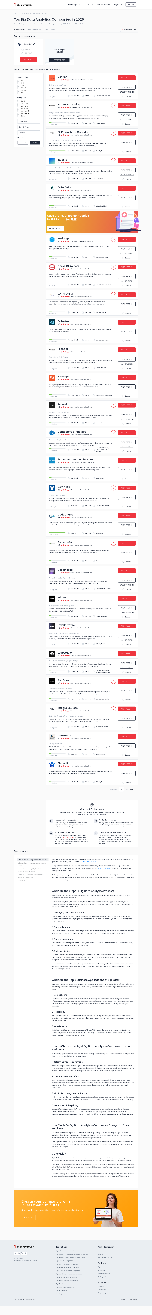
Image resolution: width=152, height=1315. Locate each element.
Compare (128, 96)
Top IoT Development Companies (66, 1277)
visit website (126, 78)
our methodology (68, 837)
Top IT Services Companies (64, 1261)
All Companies (19, 29)
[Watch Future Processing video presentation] (113, 105)
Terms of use (121, 1299)
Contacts (100, 1254)
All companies (102, 1270)
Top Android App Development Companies (69, 1274)
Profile (131, 4)
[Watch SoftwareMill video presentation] (113, 543)
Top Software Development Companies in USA (70, 1257)
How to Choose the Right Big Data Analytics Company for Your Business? (30, 870)
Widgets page (102, 1293)
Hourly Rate (21, 98)
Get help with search (104, 1277)
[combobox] (28, 121)
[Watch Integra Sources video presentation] (113, 708)
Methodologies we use (105, 1257)
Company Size (22, 77)
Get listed (101, 1286)
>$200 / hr (23, 116)
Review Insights (34, 29)
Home (16, 13)
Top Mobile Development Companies (67, 1267)
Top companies (102, 1267)
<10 (21, 80)
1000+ (22, 93)
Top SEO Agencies (61, 1290)
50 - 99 (22, 85)
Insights (117, 5)
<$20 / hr (23, 101)
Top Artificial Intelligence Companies (67, 1280)
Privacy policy (134, 1299)
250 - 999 (23, 90)
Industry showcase (104, 1273)
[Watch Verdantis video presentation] (113, 487)
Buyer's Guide (49, 29)
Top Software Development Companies (68, 1251)
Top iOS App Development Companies (68, 1271)
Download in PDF (130, 30)
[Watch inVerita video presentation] (113, 160)
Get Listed (28, 1217)
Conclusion (21, 880)
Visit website (28, 60)
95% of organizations (105, 868)
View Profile (126, 87)
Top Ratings (72, 5)
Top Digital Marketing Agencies (65, 1287)
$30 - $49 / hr (24, 106)
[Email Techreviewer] (15, 1253)
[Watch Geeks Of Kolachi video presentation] (113, 267)
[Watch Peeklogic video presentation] (113, 239)
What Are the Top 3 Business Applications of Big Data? (32, 864)
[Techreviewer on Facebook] (25, 1253)
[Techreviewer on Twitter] (22, 1253)
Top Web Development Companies (67, 1264)
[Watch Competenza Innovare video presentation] (113, 432)
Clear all (23, 143)
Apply (35, 143)
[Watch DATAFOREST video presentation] (113, 294)
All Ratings (59, 1294)
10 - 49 (22, 83)
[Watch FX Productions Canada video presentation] (113, 133)
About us (100, 1251)
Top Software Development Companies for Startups (72, 1254)
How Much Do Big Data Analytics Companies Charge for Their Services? (31, 876)
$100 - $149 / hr (25, 111)
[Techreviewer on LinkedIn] (19, 1253)
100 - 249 (23, 88)
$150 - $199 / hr (25, 113)
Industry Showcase (103, 5)
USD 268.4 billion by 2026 (87, 862)
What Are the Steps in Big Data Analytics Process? (32, 860)
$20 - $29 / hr (24, 103)
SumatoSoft (29, 44)
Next (131, 789)
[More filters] (22, 137)
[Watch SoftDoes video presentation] (113, 681)
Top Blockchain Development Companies (68, 1284)
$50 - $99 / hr (24, 108)
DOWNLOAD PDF (55, 228)
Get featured (59, 60)
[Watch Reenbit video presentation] (113, 405)
